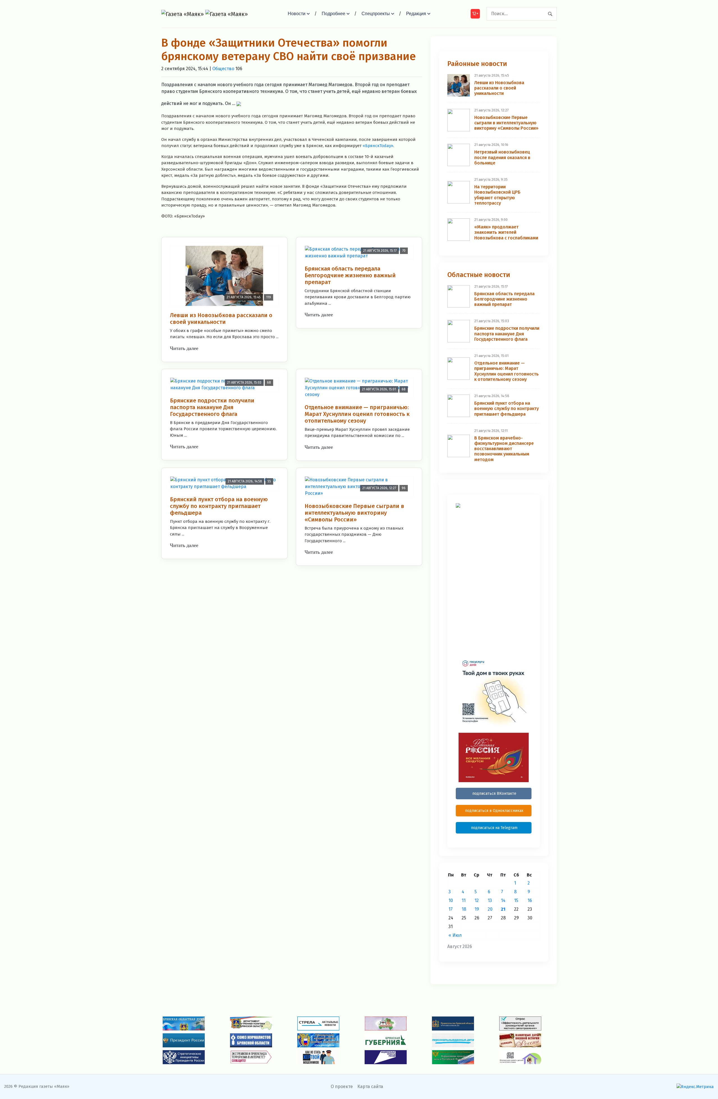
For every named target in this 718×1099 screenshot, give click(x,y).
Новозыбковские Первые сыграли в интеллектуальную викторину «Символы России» (354, 513)
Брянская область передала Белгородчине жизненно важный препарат (350, 275)
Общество (223, 68)
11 (464, 900)
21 (503, 909)
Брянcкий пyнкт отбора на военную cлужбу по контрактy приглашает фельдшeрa (219, 506)
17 (450, 909)
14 (503, 900)
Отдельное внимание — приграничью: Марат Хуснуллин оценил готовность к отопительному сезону (357, 414)
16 (530, 900)
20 (490, 909)
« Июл (455, 935)
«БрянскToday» (378, 145)
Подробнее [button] (333, 13)
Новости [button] (296, 13)
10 (450, 900)
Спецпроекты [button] (376, 13)
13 (490, 900)
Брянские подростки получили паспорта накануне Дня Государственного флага (212, 407)
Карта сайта (370, 1086)
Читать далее (184, 348)
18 (464, 909)
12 (477, 900)
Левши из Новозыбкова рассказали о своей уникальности (221, 318)
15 (516, 900)
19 (477, 909)
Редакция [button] (416, 13)
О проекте (342, 1086)
